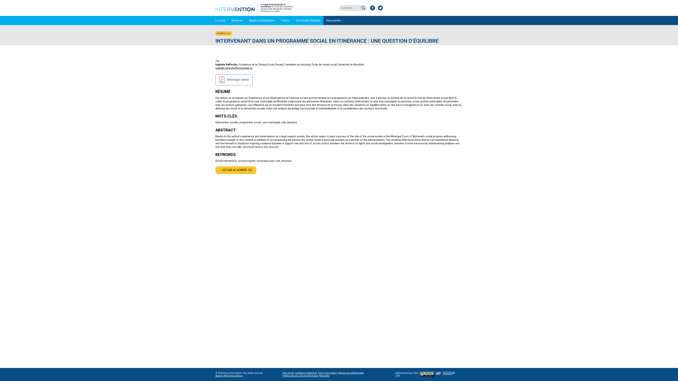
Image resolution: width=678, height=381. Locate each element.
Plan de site (288, 373)
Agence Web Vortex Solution (229, 376)
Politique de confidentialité (351, 373)
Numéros (237, 20)
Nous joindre (333, 20)
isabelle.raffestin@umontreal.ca (233, 68)
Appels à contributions (262, 20)
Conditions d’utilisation (306, 373)
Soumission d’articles (308, 20)
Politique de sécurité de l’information (300, 376)
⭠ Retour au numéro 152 (236, 170)
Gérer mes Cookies (327, 373)
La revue (220, 20)
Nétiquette (324, 376)
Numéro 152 (223, 33)
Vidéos (285, 20)
